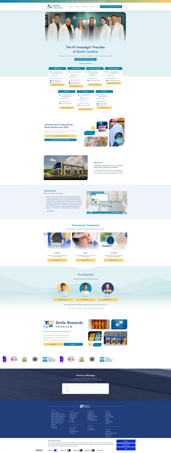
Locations (85, 6)
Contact (92, 6)
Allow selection (126, 445)
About (70, 6)
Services (77, 6)
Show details (100, 450)
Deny (126, 448)
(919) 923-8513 (101, 1)
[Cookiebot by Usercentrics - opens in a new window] (39, 450)
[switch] (69, 450)
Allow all (126, 441)
